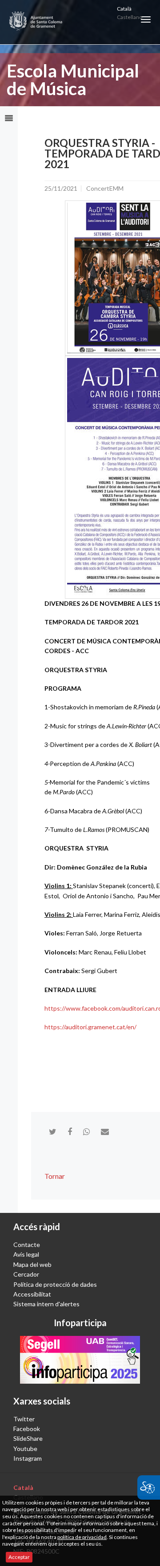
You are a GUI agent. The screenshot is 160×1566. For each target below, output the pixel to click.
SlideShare (28, 1438)
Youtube (25, 1448)
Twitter (24, 1419)
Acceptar (19, 1557)
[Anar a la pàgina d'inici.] (36, 22)
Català (124, 8)
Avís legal (26, 1254)
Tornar (54, 1176)
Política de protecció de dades (55, 1284)
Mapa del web (32, 1264)
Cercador (26, 1274)
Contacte (26, 1244)
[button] (145, 19)
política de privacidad (82, 1537)
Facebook (26, 1428)
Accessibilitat (32, 1294)
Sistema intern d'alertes (46, 1304)
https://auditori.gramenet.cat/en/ (90, 1027)
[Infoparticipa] (80, 1360)
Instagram (27, 1458)
